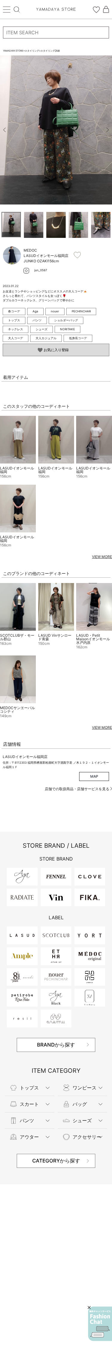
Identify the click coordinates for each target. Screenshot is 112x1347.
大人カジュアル (46, 338)
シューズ (41, 329)
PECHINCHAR (81, 311)
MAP (94, 776)
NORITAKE (67, 329)
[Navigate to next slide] (107, 129)
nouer (55, 311)
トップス (14, 320)
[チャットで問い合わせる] (100, 1323)
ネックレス (15, 329)
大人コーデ (15, 338)
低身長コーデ (78, 338)
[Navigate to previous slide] (4, 129)
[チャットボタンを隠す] (89, 1307)
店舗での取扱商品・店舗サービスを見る (77, 789)
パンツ (37, 320)
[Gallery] (56, 129)
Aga (35, 311)
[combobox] (56, 32)
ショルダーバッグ (66, 320)
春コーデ (14, 311)
